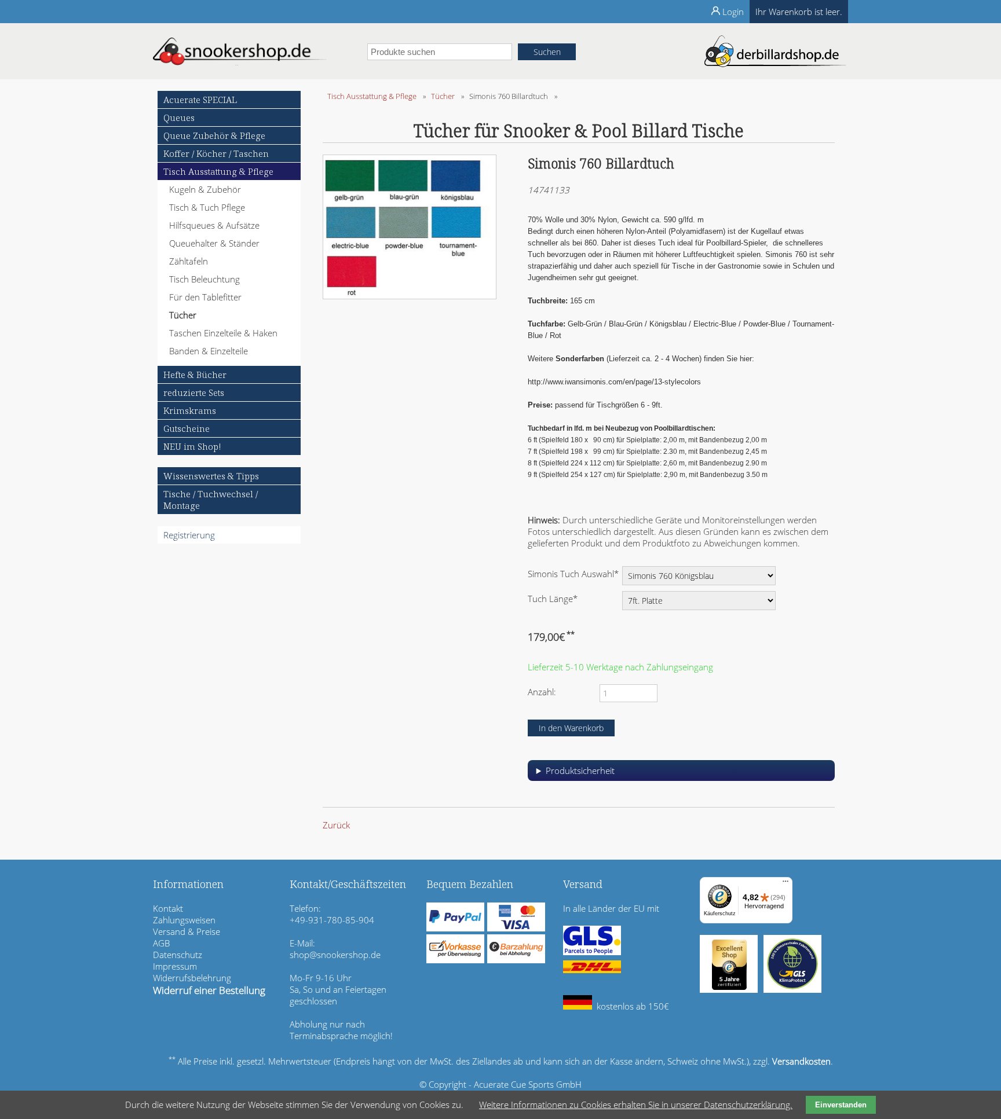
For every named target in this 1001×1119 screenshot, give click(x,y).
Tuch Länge (553, 598)
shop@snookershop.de (335, 954)
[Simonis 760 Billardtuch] (409, 296)
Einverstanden (841, 1104)
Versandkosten (801, 1061)
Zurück (336, 825)
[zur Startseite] (240, 62)
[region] (681, 775)
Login (733, 11)
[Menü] (785, 884)
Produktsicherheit (580, 770)
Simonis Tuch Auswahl (573, 573)
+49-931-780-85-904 (332, 920)
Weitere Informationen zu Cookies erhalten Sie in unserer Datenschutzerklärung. (635, 1104)
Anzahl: (542, 692)
